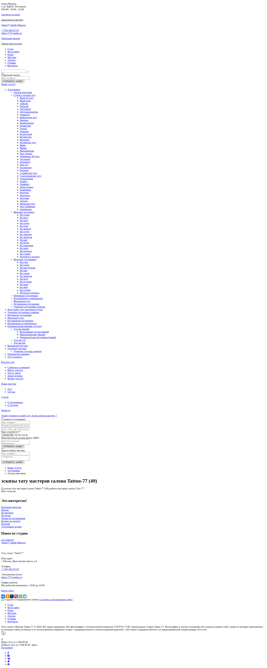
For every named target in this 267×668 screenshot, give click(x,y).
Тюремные (25, 190)
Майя (22, 145)
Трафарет (25, 184)
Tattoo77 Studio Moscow (13, 25)
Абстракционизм (29, 112)
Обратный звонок (10, 38)
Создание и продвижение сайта (55, 599)
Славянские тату (28, 173)
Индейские (26, 137)
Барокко (24, 120)
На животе (25, 229)
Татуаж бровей (21, 329)
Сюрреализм (26, 178)
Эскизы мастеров (23, 92)
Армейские (26, 209)
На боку (24, 220)
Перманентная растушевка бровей (38, 337)
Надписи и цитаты (30, 256)
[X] (12, 596)
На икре (24, 248)
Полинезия (25, 167)
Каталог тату (8, 362)
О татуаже (12, 405)
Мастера (11, 613)
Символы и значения (18, 367)
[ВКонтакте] (3, 596)
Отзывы (11, 618)
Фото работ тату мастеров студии (25, 309)
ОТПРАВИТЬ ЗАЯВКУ (12, 81)
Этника (24, 201)
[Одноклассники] (7, 596)
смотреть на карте (10, 14)
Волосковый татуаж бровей (34, 332)
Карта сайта (7, 590)
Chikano (24, 103)
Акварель (25, 114)
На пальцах (26, 251)
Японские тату (27, 203)
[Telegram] (25, 596)
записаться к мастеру (12, 20)
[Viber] (16, 596)
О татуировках (15, 402)
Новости (5, 410)
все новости (7, 540)
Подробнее (7, 647)
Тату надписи (14, 357)
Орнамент (25, 162)
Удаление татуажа (16, 348)
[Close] (2, 631)
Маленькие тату (22, 301)
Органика (25, 159)
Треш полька (26, 187)
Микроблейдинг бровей (32, 334)
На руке (24, 226)
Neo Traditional (27, 206)
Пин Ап (24, 164)
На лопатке (26, 234)
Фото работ (13, 607)
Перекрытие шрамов (18, 354)
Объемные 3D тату (30, 156)
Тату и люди (14, 373)
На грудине (26, 281)
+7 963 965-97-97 (10, 30)
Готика (23, 128)
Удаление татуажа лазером (27, 351)
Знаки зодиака (15, 375)
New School (26, 153)
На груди (24, 231)
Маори (23, 148)
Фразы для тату (15, 378)
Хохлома (24, 198)
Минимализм (27, 151)
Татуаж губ (19, 340)
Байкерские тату (28, 117)
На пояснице (26, 245)
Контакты (12, 621)
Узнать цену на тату (11, 43)
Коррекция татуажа (17, 345)
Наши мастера (8, 383)
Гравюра (24, 131)
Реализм (24, 170)
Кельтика (24, 139)
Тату (9, 389)
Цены (10, 610)
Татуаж (11, 392)
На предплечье (27, 267)
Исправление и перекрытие (28, 298)
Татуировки (13, 89)
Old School (25, 109)
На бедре (24, 242)
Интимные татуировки (26, 295)
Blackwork (25, 100)
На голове (25, 254)
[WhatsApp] (20, 596)
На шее (23, 240)
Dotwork (24, 106)
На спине (25, 215)
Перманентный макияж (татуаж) (24, 326)
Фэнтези (24, 192)
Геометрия (25, 126)
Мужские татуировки (25, 259)
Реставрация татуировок (26, 304)
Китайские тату (28, 142)
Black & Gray (27, 98)
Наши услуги (8, 84)
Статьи (5, 397)
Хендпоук (25, 195)
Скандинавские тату (30, 176)
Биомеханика (27, 123)
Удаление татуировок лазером (29, 306)
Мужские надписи (29, 293)
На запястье (26, 237)
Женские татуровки (24, 212)
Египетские (26, 134)
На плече (24, 223)
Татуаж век (19, 343)
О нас (10, 605)
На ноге (24, 217)
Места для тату (15, 370)
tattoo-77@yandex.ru (11, 33)
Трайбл (23, 181)
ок (3, 633)
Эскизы (11, 616)
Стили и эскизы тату (25, 95)
